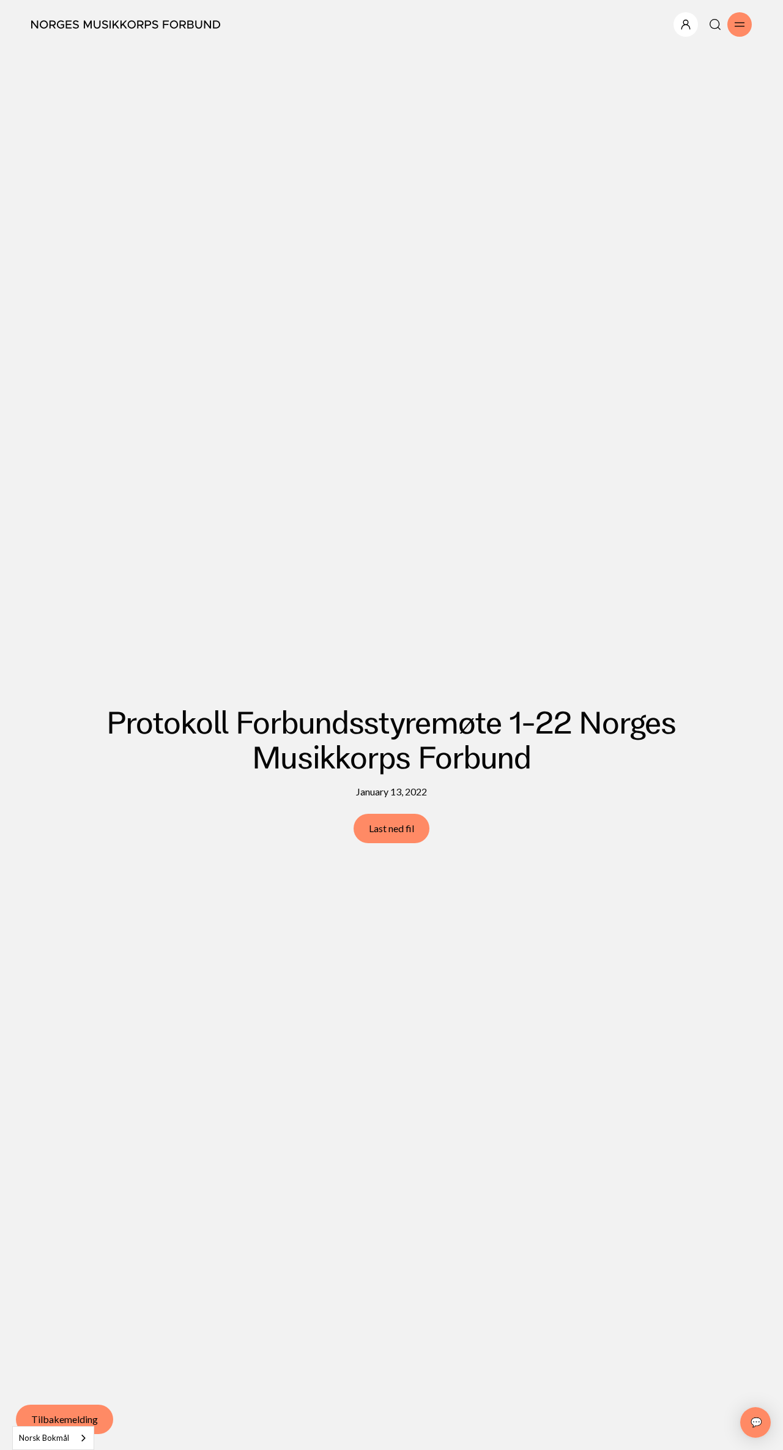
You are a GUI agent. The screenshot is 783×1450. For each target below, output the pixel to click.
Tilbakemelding (64, 1419)
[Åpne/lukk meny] (686, 24)
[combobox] (53, 1438)
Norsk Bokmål (44, 1438)
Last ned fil (391, 828)
